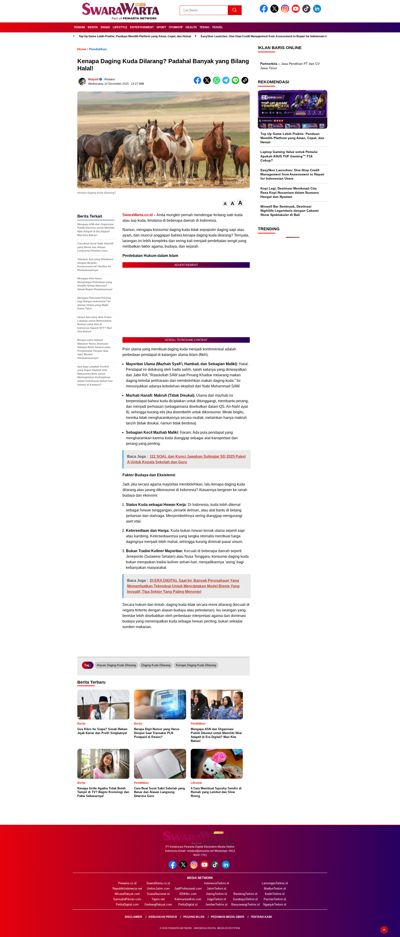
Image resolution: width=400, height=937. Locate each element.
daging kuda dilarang (155, 665)
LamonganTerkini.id (275, 883)
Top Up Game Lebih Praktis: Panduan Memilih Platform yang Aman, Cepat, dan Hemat (135, 36)
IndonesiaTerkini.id (216, 883)
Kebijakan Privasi (163, 916)
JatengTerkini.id (216, 894)
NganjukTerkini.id (274, 904)
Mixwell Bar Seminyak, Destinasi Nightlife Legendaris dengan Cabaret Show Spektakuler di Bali (289, 211)
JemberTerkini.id (216, 904)
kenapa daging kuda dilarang (196, 665)
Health (191, 27)
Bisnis (105, 27)
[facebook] (264, 11)
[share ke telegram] (227, 83)
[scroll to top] (384, 930)
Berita (93, 27)
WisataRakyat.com (127, 894)
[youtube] (296, 11)
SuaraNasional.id (158, 894)
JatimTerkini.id (216, 888)
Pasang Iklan (193, 916)
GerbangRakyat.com (158, 904)
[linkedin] (318, 11)
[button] (225, 203)
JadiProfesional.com (188, 888)
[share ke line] (236, 83)
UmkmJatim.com (158, 888)
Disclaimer (133, 916)
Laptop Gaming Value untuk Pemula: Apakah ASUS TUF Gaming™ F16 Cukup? (289, 156)
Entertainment (142, 27)
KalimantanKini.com (188, 899)
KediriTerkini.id (274, 894)
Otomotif (176, 27)
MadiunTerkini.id (275, 888)
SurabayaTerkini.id (245, 899)
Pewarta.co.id (127, 883)
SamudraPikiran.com (127, 899)
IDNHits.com (188, 894)
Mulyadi (93, 79)
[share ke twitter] (208, 83)
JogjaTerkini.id (216, 899)
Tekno (204, 27)
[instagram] (286, 11)
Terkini (79, 27)
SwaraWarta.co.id (158, 883)
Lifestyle (120, 27)
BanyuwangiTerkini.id (245, 904)
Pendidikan (98, 49)
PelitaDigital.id (187, 904)
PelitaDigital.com (127, 904)
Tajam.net (158, 899)
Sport (161, 27)
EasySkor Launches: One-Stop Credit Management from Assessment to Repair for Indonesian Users (267, 36)
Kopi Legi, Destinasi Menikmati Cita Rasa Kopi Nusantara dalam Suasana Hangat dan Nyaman (289, 193)
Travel (217, 27)
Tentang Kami (261, 916)
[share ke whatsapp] (217, 83)
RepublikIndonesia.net (127, 888)
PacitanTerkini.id (275, 899)
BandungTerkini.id (245, 894)
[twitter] (275, 11)
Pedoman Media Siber (227, 916)
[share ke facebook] (198, 83)
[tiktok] (307, 11)
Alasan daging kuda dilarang (116, 665)
